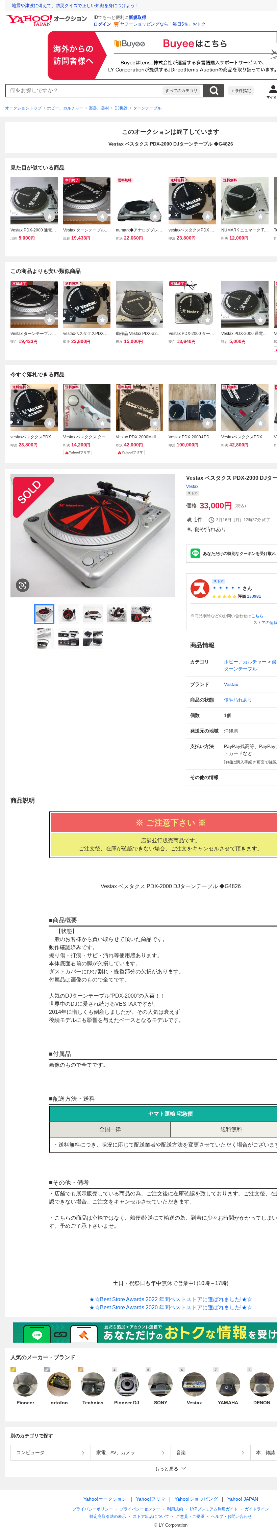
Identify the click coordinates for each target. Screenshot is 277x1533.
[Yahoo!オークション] (47, 16)
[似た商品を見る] (22, 585)
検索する (214, 90)
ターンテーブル (147, 108)
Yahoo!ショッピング (196, 1499)
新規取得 (137, 17)
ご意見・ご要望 (190, 1516)
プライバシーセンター (140, 1509)
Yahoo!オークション (105, 1499)
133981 (254, 596)
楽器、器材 (99, 108)
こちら (257, 616)
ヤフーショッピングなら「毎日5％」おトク (163, 24)
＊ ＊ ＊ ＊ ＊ (226, 588)
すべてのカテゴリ (181, 90)
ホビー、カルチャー (65, 108)
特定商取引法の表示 (108, 1516)
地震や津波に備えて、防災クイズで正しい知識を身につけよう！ (75, 5)
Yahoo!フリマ (150, 1499)
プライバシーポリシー (92, 1509)
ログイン (102, 24)
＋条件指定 (241, 90)
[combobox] (84, 91)
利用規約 (175, 1509)
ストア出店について (151, 1516)
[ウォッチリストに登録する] (49, 216)
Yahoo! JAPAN (242, 1499)
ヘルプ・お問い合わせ (231, 1516)
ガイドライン (257, 1509)
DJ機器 (121, 108)
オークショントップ (23, 108)
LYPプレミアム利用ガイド (214, 1509)
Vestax (192, 486)
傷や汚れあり (238, 699)
